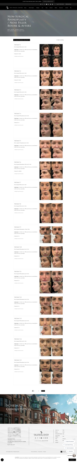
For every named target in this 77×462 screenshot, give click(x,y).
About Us (57, 430)
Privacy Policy (40, 451)
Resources (61, 7)
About (25, 7)
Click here (16, 49)
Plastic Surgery (31, 7)
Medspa (37, 7)
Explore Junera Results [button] (48, 1)
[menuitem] (41, 4)
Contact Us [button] (72, 459)
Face (63, 430)
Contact (66, 7)
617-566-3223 (54, 458)
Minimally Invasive (19, 29)
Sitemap (44, 451)
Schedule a (18, 407)
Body (63, 432)
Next (43, 391)
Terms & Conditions (34, 451)
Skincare (51, 7)
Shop (46, 7)
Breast (56, 432)
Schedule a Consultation (12, 413)
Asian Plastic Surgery (57, 436)
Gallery (56, 7)
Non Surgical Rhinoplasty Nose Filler (15, 30)
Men (63, 433)
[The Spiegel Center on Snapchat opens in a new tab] (50, 4)
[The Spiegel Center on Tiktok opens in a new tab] (48, 4)
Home (8, 29)
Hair (42, 7)
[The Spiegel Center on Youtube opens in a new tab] (46, 4)
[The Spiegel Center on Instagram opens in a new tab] (41, 4)
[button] (2, 459)
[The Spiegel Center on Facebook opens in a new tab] (42, 4)
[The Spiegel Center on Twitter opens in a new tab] (44, 4)
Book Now (69, 4)
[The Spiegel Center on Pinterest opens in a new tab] (52, 4)
